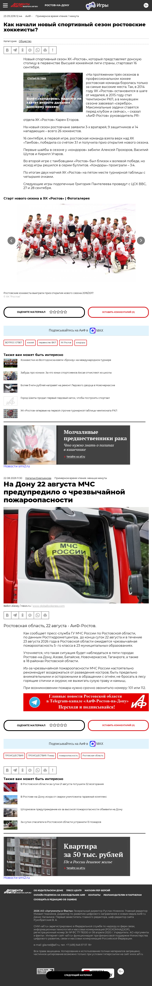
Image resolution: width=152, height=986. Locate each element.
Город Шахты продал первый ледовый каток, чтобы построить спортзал (65, 397)
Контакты (94, 895)
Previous (11, 240)
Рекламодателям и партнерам (123, 895)
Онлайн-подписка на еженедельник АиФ (59, 895)
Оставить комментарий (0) (118, 312)
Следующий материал (78, 975)
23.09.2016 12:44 (13, 16)
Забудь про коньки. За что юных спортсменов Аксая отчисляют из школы (66, 372)
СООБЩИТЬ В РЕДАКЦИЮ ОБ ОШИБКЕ (55, 899)
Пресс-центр (74, 890)
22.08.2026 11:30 (13, 478)
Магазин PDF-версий (97, 890)
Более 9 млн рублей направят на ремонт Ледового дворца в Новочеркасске (68, 385)
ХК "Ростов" (13, 296)
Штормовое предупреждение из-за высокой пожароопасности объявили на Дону (72, 809)
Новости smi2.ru (17, 466)
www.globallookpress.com (49, 605)
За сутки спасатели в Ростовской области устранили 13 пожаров (61, 821)
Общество (25, 41)
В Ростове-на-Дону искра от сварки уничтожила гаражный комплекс (64, 796)
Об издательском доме (48, 890)
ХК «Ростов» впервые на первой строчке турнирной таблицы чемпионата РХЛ (69, 410)
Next (141, 240)
